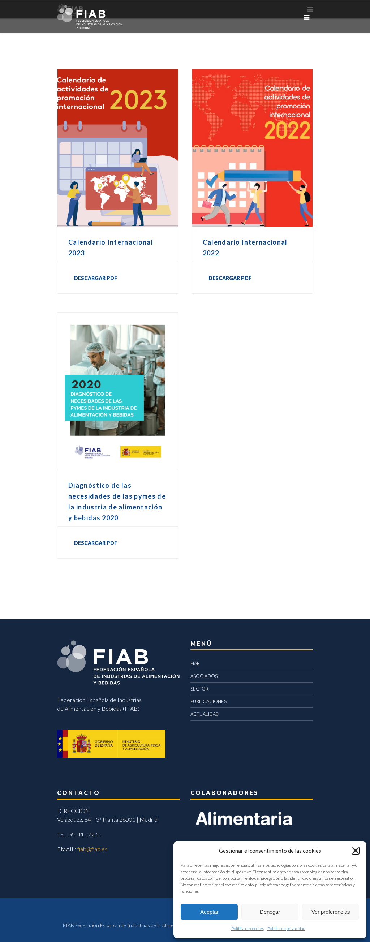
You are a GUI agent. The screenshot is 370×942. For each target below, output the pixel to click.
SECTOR (199, 689)
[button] (355, 850)
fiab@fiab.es (92, 849)
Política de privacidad (286, 928)
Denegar (270, 912)
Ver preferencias (330, 912)
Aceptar (209, 912)
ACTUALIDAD (204, 714)
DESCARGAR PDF (95, 278)
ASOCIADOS (204, 676)
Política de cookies (247, 928)
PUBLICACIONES (208, 701)
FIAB (195, 663)
